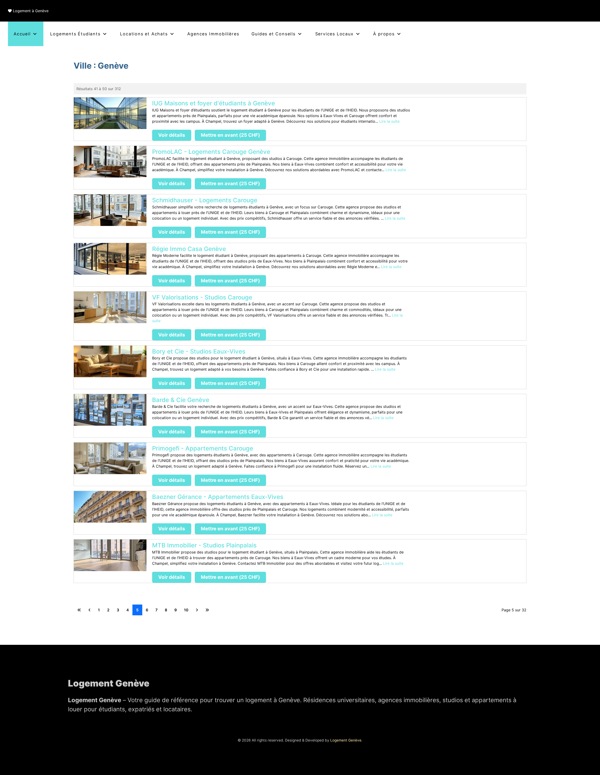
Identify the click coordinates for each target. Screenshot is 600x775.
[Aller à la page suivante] (197, 610)
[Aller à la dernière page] (207, 610)
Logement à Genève (31, 10)
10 (186, 610)
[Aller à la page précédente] (89, 610)
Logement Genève (345, 740)
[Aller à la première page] (79, 610)
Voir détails (171, 135)
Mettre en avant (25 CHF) (230, 135)
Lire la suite (389, 121)
